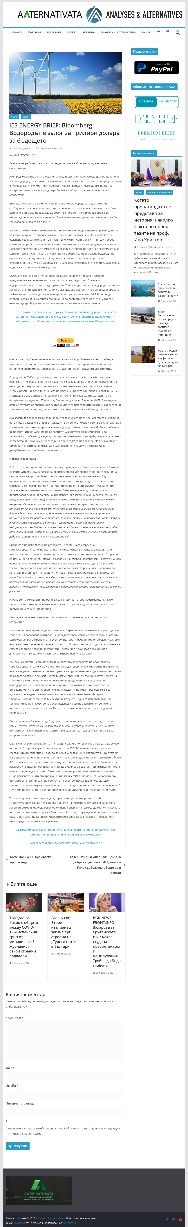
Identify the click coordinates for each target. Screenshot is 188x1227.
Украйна (88, 32)
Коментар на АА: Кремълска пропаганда (30, 859)
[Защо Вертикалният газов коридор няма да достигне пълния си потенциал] (143, 325)
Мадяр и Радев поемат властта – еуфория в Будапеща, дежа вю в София (168, 358)
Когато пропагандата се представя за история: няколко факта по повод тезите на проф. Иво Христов (153, 220)
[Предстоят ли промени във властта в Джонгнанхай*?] (143, 292)
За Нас (146, 32)
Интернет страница (20, 1103)
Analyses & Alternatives (50, 148)
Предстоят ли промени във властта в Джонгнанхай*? (168, 289)
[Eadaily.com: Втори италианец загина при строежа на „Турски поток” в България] (66, 895)
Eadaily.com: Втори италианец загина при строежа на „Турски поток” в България (64, 932)
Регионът (54, 32)
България (34, 32)
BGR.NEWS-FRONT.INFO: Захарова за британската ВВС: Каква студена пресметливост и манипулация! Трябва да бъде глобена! (107, 941)
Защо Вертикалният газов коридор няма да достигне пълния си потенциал (167, 323)
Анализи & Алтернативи (118, 32)
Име (10, 1068)
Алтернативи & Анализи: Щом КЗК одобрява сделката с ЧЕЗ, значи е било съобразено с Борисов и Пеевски (95, 865)
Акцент (14, 117)
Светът (72, 32)
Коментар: (14, 1018)
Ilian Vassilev (163, 247)
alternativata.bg (92, 843)
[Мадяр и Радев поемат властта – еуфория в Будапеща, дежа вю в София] (143, 361)
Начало (16, 32)
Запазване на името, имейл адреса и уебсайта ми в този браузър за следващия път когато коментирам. (63, 1131)
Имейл (12, 1086)
